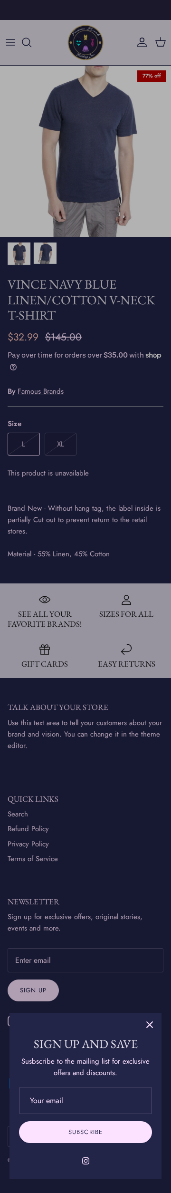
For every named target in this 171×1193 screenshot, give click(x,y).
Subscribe (85, 1131)
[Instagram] (85, 1160)
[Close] (149, 1024)
